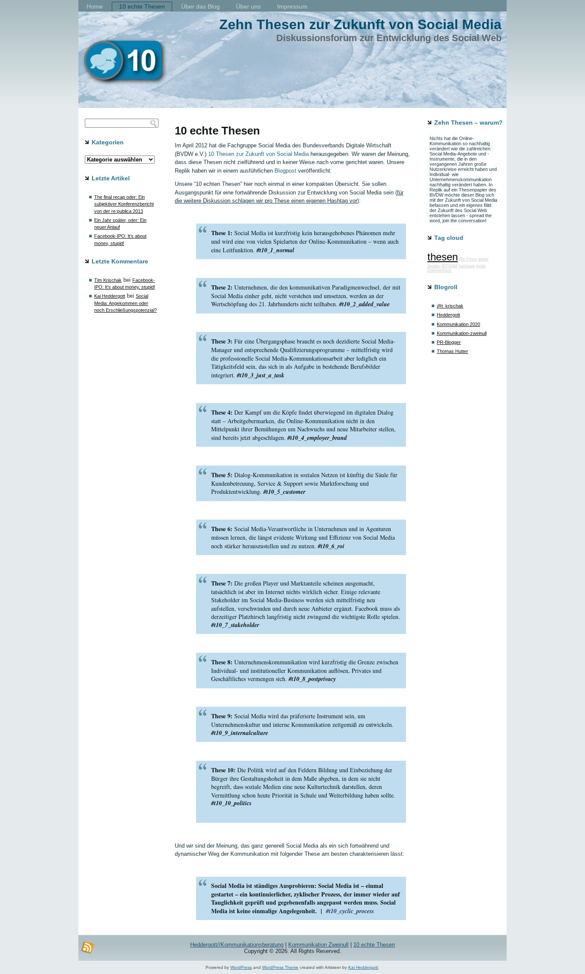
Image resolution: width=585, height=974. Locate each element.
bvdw (481, 266)
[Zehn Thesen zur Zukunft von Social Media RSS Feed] (88, 947)
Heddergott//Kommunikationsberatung (237, 944)
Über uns (248, 6)
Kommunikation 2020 (458, 324)
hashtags (467, 266)
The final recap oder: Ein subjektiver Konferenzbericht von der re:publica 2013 (124, 204)
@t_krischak (450, 305)
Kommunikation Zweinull (318, 944)
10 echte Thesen (142, 6)
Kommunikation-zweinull (462, 333)
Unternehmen (439, 270)
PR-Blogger (449, 342)
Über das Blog (200, 6)
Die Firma (468, 259)
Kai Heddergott (109, 296)
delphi (483, 259)
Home (95, 6)
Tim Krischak (108, 280)
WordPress (241, 967)
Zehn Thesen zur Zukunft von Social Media (360, 24)
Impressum (292, 6)
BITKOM (449, 266)
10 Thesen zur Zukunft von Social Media (258, 154)
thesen (442, 257)
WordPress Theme (280, 967)
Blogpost (285, 170)
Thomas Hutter (452, 351)
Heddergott (448, 314)
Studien (434, 266)
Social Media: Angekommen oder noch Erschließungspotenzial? (125, 303)
